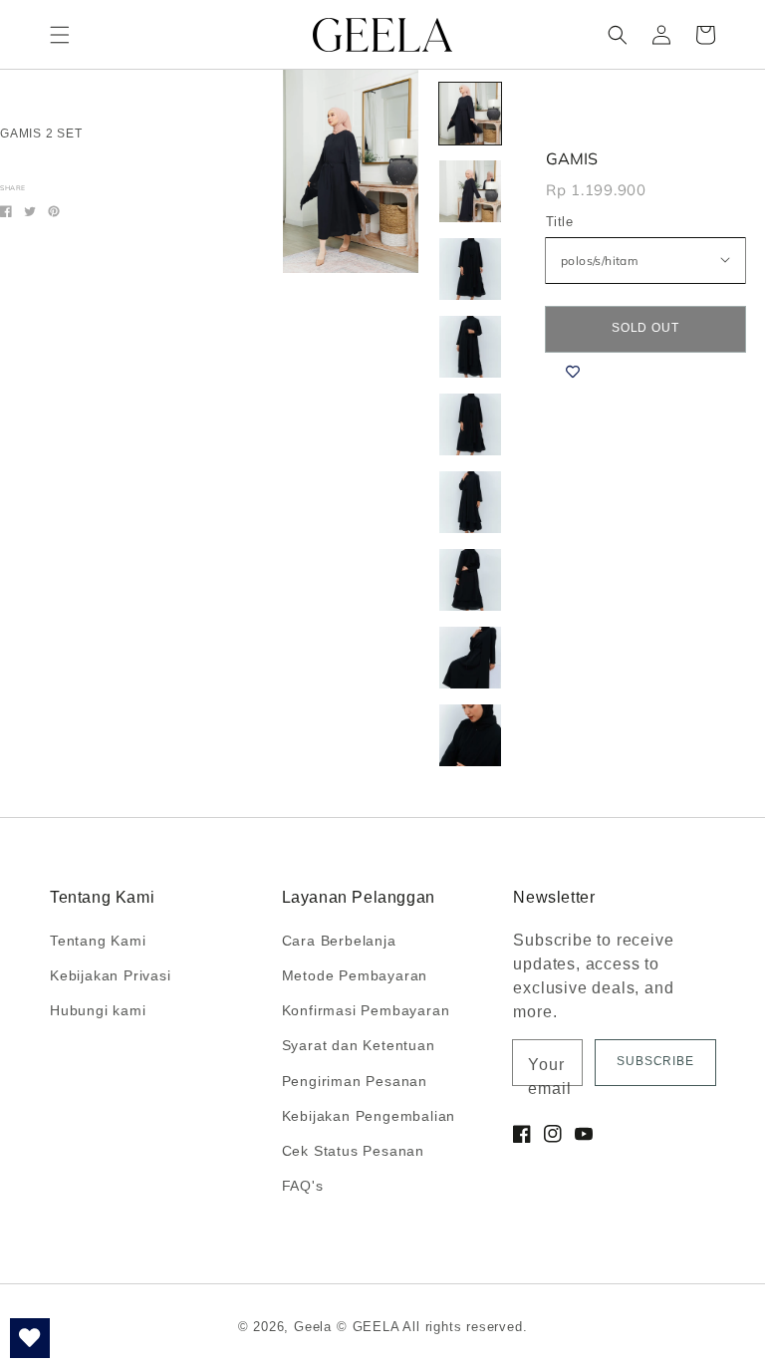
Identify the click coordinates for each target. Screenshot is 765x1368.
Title (559, 221)
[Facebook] (6, 211)
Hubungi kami (98, 1010)
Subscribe (656, 1061)
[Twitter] (30, 211)
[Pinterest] (54, 211)
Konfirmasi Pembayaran (366, 1010)
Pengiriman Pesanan (354, 1081)
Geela (313, 1326)
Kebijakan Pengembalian (369, 1116)
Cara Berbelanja (339, 941)
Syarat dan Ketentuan (358, 1045)
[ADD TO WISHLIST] (573, 372)
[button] (60, 35)
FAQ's (303, 1186)
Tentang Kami (98, 941)
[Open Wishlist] (30, 1338)
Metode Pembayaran (355, 975)
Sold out (646, 328)
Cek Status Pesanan (353, 1151)
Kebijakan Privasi (110, 975)
